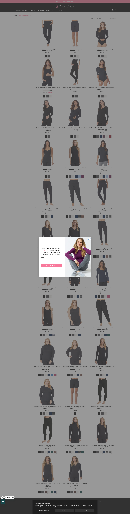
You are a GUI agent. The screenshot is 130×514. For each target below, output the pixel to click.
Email (42, 257)
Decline (85, 510)
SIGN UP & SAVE (51, 265)
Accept (64, 510)
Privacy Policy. (55, 506)
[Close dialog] (89, 239)
